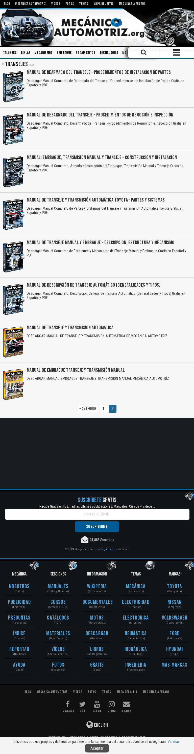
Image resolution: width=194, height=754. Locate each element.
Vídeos (58, 649)
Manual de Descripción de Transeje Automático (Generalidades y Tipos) (93, 285)
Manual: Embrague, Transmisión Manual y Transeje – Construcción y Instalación (102, 157)
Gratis (97, 665)
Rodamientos (85, 52)
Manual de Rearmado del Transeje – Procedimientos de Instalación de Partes (99, 72)
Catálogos (58, 617)
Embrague (64, 52)
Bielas (26, 52)
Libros (97, 649)
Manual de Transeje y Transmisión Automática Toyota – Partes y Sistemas (96, 200)
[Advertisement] (97, 453)
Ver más (174, 742)
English (100, 725)
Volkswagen (174, 617)
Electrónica (136, 617)
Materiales (58, 633)
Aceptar (97, 748)
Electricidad (135, 602)
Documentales (97, 602)
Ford (174, 633)
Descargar (97, 633)
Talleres (10, 52)
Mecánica (136, 586)
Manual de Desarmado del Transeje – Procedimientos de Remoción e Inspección (100, 115)
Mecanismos (43, 52)
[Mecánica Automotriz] (97, 27)
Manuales (58, 586)
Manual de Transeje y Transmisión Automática (70, 328)
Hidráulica (136, 649)
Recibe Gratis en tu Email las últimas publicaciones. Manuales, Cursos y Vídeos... (97, 506)
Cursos (58, 602)
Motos (97, 617)
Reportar (19, 649)
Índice (19, 633)
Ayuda (19, 665)
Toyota (174, 586)
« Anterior (87, 408)
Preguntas (19, 617)
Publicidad (19, 602)
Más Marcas (174, 665)
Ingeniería (136, 665)
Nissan (174, 602)
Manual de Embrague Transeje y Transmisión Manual (76, 370)
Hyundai (174, 649)
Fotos (58, 665)
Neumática (136, 633)
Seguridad (107, 549)
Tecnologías (109, 52)
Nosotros (19, 586)
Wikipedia (97, 586)
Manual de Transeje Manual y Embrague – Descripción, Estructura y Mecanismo (101, 243)
